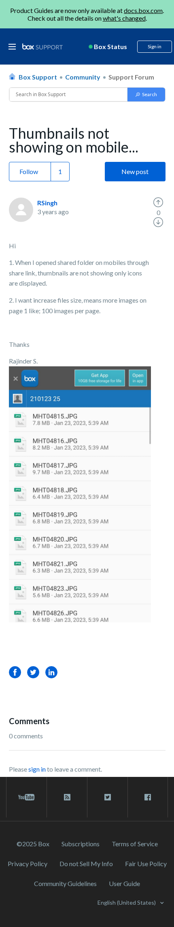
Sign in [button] (154, 46)
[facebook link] (148, 797)
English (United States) (127, 902)
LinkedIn (51, 672)
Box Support (38, 77)
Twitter (33, 672)
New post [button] (135, 171)
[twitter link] (107, 797)
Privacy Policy (27, 863)
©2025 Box (33, 843)
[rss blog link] (67, 797)
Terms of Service (135, 843)
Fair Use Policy (146, 863)
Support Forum (131, 77)
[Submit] (146, 94)
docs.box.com (143, 10)
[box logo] (42, 46)
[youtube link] (26, 797)
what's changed (124, 18)
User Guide (124, 883)
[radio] (158, 202)
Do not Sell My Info (86, 863)
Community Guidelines (65, 883)
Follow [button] (28, 171)
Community (82, 77)
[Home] (42, 46)
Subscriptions (81, 843)
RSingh (47, 202)
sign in (37, 769)
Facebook (15, 672)
